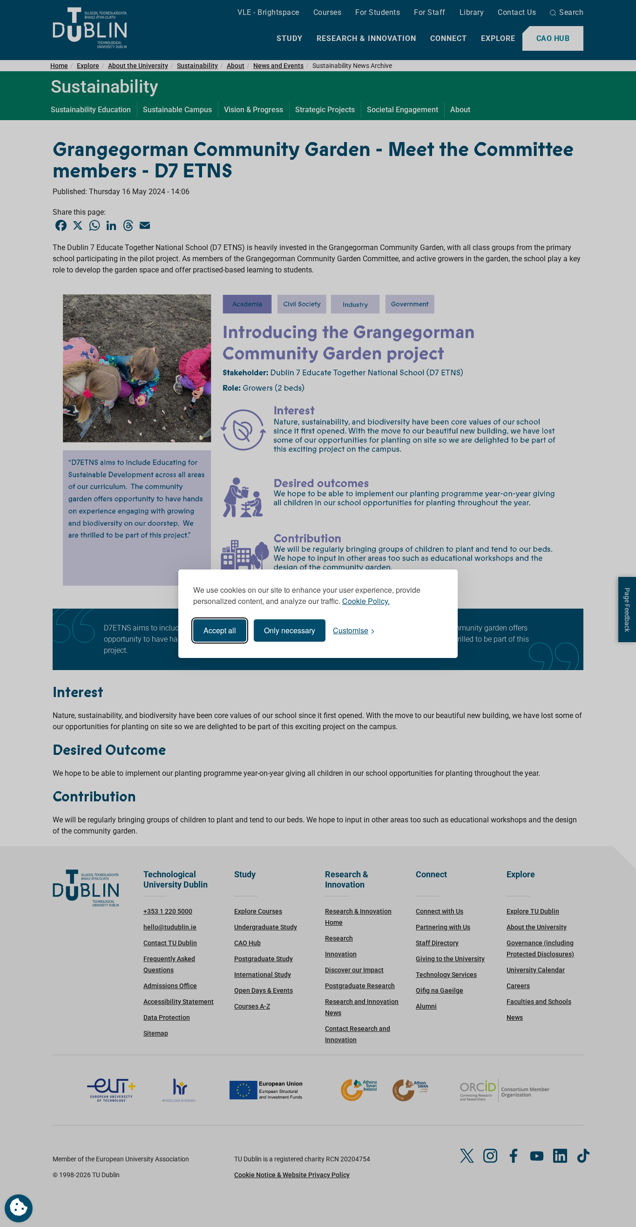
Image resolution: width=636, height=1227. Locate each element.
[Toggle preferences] (19, 1208)
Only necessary (289, 630)
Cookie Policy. (366, 601)
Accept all (219, 630)
